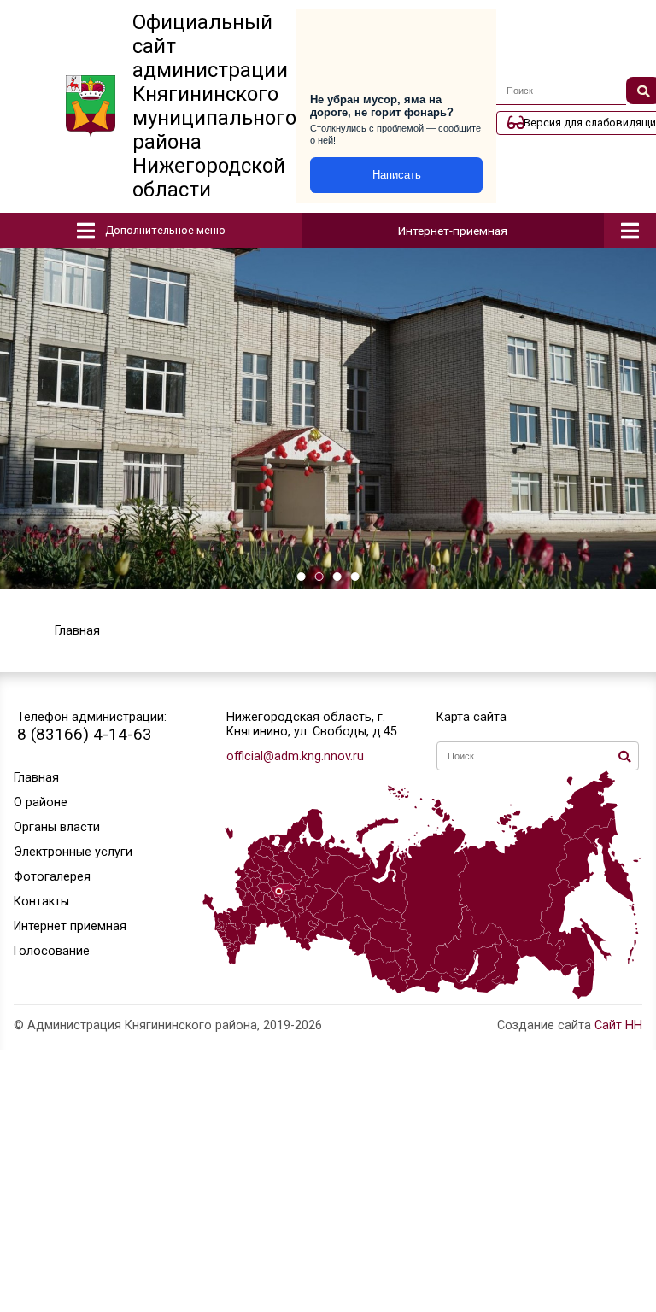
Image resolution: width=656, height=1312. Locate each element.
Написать (396, 174)
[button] (301, 576)
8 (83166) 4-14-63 (84, 734)
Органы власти (57, 827)
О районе (40, 802)
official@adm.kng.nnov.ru (295, 756)
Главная (36, 777)
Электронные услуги (73, 852)
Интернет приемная (70, 926)
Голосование (52, 951)
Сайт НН (618, 1025)
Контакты (41, 901)
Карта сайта (471, 717)
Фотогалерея (52, 877)
